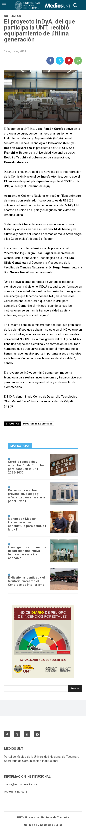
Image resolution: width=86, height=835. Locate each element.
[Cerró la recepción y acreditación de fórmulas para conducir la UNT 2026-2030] (64, 465)
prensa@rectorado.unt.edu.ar (21, 784)
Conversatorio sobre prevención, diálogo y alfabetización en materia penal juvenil (26, 495)
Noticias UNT (13, 16)
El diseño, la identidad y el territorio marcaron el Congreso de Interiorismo (26, 581)
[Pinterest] (69, 61)
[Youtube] (37, 734)
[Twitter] (60, 61)
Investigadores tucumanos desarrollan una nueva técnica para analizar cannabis (27, 552)
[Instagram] (27, 734)
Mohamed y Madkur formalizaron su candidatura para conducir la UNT (27, 524)
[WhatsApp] (78, 61)
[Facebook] (50, 61)
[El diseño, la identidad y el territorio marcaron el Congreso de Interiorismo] (64, 579)
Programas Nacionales (38, 423)
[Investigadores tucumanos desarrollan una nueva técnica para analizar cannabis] (64, 550)
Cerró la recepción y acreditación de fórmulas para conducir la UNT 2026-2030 (26, 467)
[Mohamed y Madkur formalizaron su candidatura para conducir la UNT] (64, 522)
